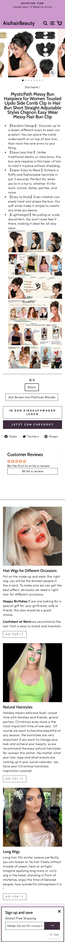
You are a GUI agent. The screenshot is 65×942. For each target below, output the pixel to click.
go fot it (15, 778)
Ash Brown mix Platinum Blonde (31, 397)
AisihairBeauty (19, 23)
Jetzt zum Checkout (32, 424)
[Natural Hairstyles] (32, 672)
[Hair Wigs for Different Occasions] (32, 536)
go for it (15, 634)
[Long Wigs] (32, 817)
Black (32, 387)
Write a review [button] (32, 471)
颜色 (32, 380)
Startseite (31, 87)
